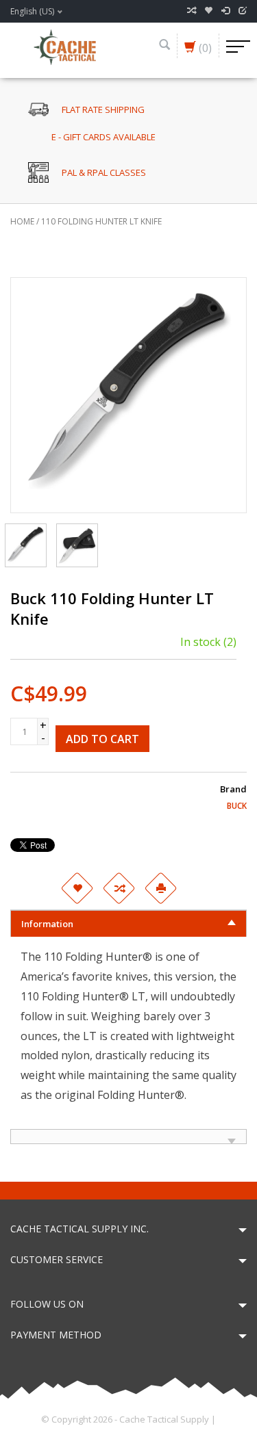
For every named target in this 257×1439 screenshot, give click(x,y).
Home (22, 221)
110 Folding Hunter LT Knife (101, 221)
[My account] (225, 10)
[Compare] (191, 10)
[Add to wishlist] (77, 888)
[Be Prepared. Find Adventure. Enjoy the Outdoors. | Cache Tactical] (64, 45)
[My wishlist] (208, 10)
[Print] (161, 888)
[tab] (128, 923)
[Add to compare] (119, 888)
